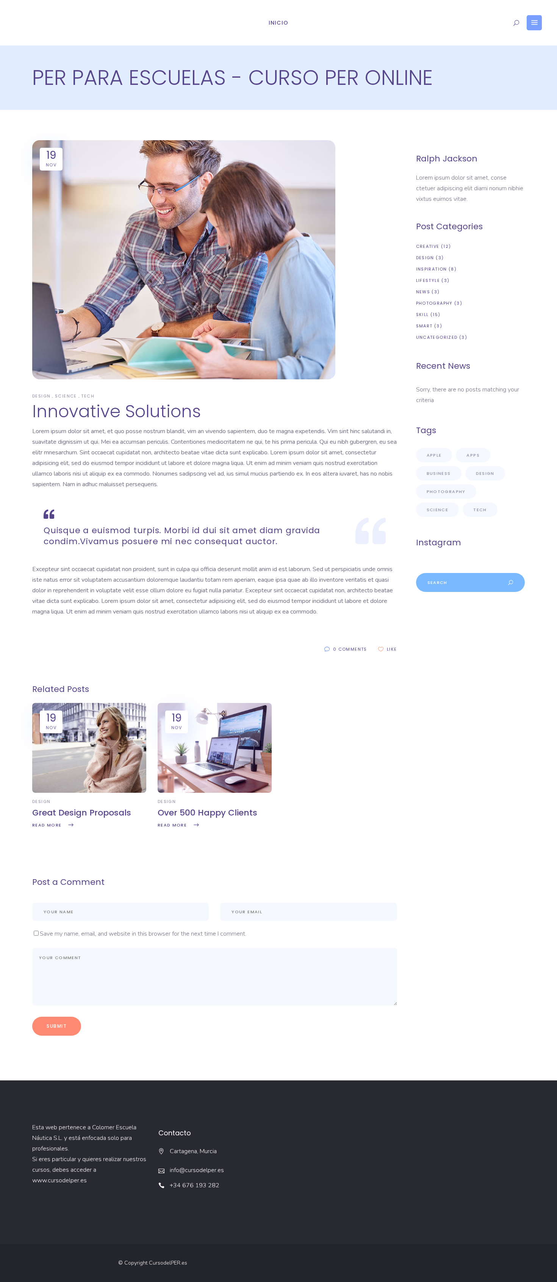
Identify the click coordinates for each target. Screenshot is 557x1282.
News (423, 292)
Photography (434, 303)
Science (66, 396)
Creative (428, 246)
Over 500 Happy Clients (207, 813)
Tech (87, 396)
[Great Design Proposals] (89, 791)
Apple (434, 455)
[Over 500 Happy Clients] (215, 791)
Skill (422, 314)
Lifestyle (428, 280)
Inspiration (431, 269)
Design (41, 396)
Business (439, 473)
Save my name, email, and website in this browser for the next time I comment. (143, 934)
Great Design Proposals (81, 813)
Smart (424, 326)
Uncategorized (437, 337)
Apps (473, 455)
